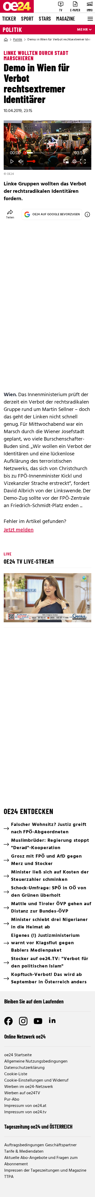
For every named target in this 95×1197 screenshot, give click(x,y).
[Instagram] (23, 1021)
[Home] (6, 40)
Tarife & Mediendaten (24, 1151)
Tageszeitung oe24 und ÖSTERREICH (38, 1126)
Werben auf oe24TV (22, 1093)
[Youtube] (38, 1021)
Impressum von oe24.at (25, 1105)
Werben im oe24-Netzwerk (28, 1086)
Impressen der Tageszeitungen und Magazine (45, 1170)
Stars (45, 18)
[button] (12, 161)
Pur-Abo (11, 1099)
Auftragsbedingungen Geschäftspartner (40, 1145)
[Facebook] (8, 1021)
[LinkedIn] (53, 1021)
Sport (27, 18)
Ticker (9, 18)
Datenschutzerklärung (24, 1067)
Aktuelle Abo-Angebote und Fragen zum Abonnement (41, 1161)
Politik (12, 29)
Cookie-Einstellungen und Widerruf (36, 1080)
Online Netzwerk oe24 (25, 1036)
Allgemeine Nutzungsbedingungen (36, 1061)
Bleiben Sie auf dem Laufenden (34, 1001)
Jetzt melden (19, 530)
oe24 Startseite (18, 1055)
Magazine (65, 18)
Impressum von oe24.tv (25, 1112)
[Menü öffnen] (89, 18)
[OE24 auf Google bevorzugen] (87, 214)
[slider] (47, 153)
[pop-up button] (74, 161)
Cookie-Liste (15, 1074)
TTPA (8, 1176)
